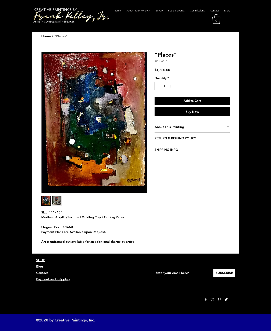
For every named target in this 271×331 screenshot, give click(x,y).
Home (46, 36)
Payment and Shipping (53, 279)
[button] (216, 19)
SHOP (40, 260)
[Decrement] (157, 86)
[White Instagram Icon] (212, 299)
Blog (39, 266)
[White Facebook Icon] (206, 299)
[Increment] (170, 86)
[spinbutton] (164, 86)
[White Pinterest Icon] (219, 299)
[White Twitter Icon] (226, 299)
